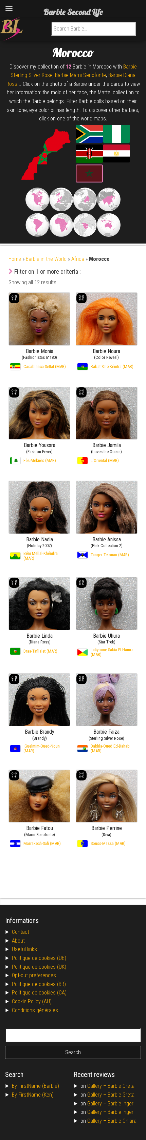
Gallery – (97, 1086)
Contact (20, 932)
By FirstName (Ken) (33, 1094)
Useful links (24, 949)
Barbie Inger (120, 1103)
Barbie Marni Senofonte (80, 75)
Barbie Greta (121, 1086)
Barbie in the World (46, 259)
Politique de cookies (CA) (39, 992)
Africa (77, 259)
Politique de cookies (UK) (39, 967)
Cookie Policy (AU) (32, 1001)
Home (14, 259)
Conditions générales (35, 1010)
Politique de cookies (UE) (39, 958)
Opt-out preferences (34, 975)
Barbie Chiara (122, 1121)
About (18, 941)
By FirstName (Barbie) (35, 1086)
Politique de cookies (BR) (39, 984)
